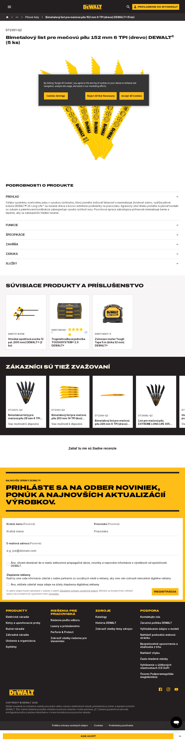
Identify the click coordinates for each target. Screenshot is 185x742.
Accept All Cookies (131, 95)
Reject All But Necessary (101, 95)
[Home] (7, 17)
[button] (180, 736)
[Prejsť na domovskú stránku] (92, 7)
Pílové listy (32, 17)
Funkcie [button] (12, 225)
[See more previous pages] (17, 17)
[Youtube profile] (176, 689)
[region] (92, 405)
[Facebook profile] (160, 689)
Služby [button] (11, 263)
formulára (54, 593)
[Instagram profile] (168, 689)
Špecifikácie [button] (15, 234)
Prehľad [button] (12, 196)
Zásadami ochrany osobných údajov (79, 590)
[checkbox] (8, 564)
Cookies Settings (56, 95)
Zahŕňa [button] (12, 244)
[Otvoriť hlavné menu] (9, 6)
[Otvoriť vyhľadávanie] (128, 6)
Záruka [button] (12, 254)
